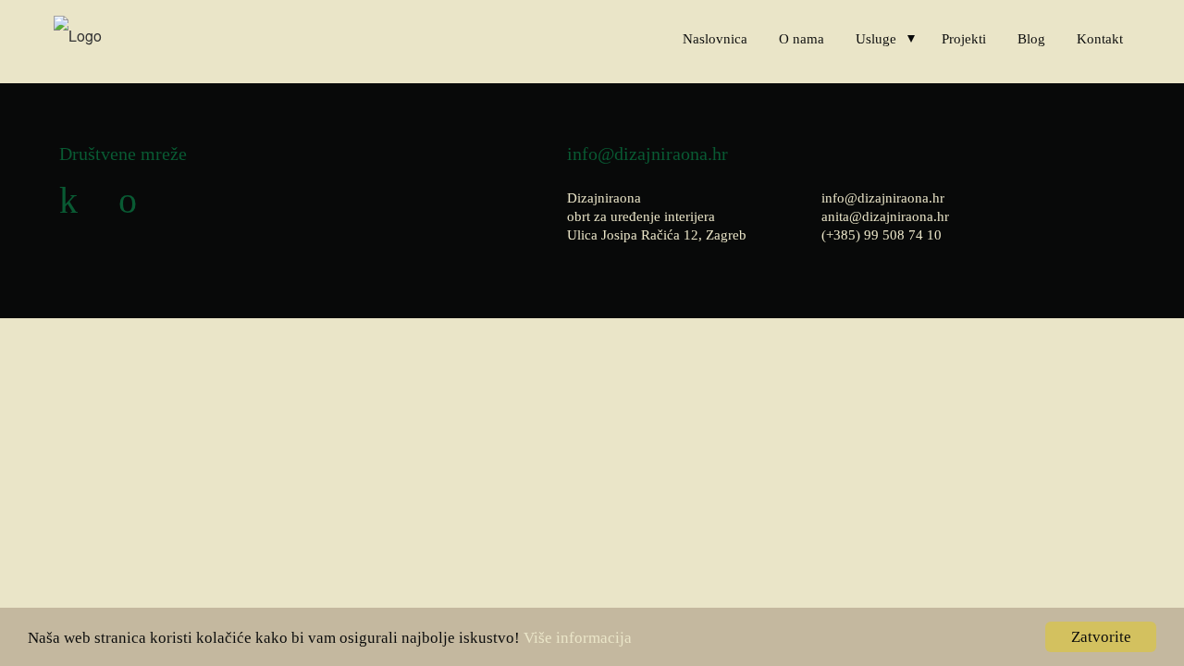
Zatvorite (1101, 637)
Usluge (876, 38)
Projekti (964, 38)
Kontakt (1100, 38)
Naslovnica (715, 38)
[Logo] (78, 35)
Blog (1031, 38)
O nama (801, 38)
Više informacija (578, 638)
